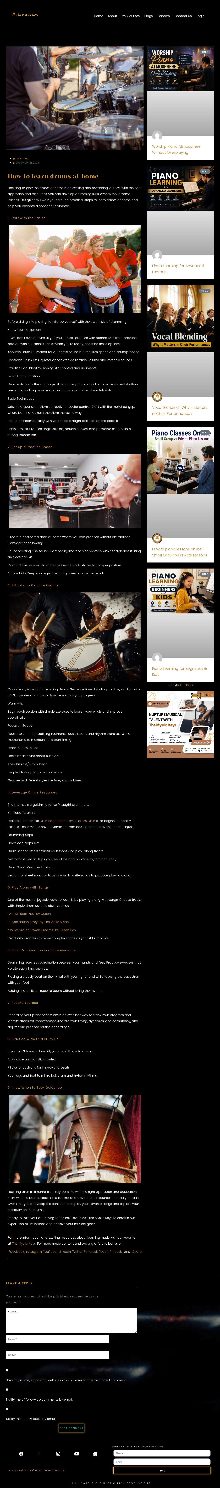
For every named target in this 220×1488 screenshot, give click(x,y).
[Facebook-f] (21, 1453)
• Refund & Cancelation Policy (47, 1470)
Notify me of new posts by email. (31, 1419)
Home (98, 16)
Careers (163, 16)
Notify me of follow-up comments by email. (39, 1399)
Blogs (148, 16)
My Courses (131, 16)
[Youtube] (76, 1453)
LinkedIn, (65, 1251)
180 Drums (90, 821)
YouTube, (50, 1251)
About (112, 16)
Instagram (33, 1251)
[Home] (94, 1453)
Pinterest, (91, 1251)
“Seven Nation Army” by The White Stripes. (39, 922)
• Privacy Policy (17, 1470)
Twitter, (77, 1251)
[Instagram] (58, 1453)
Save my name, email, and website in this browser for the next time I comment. (66, 1380)
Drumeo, (46, 821)
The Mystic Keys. (24, 1243)
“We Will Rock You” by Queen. (29, 914)
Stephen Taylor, (65, 821)
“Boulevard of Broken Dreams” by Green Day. (42, 930)
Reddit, (103, 1251)
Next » (189, 685)
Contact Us (183, 16)
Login (200, 16)
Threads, (116, 1251)
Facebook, (17, 1251)
